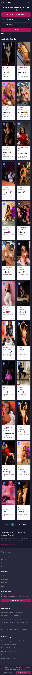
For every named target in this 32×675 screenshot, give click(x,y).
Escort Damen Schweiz (7, 655)
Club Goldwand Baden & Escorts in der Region (14, 629)
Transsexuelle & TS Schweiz (8, 644)
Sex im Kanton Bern (6, 619)
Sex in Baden (19, 612)
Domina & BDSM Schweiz (8, 648)
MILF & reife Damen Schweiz (9, 651)
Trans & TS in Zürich (6, 626)
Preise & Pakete (5, 556)
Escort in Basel (25, 622)
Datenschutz (4, 579)
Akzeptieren (23, 672)
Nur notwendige (8, 672)
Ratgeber (3, 559)
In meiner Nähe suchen (17, 14)
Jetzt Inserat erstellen (16, 600)
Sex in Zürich (4, 622)
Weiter (24, 524)
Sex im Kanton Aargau (7, 612)
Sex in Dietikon (18, 619)
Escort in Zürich (14, 622)
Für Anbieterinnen (6, 563)
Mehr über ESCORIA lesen (8, 544)
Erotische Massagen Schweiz (9, 641)
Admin (3, 586)
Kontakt (3, 566)
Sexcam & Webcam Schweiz (9, 658)
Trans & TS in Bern (19, 626)
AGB (2, 576)
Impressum (4, 582)
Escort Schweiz (23, 641)
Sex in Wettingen (14, 615)
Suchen (17, 30)
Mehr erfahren (26, 669)
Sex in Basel (4, 615)
